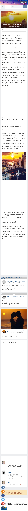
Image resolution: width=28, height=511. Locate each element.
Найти (25, 6)
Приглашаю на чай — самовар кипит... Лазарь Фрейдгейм (16, 281)
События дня (7, 273)
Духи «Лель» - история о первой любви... (16, 331)
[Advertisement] (14, 102)
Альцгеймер (16, 273)
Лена (9, 462)
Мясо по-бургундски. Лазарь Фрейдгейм (16, 296)
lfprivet (9, 472)
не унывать (21, 273)
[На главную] (7, 2)
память (11, 273)
